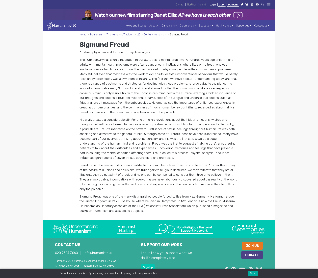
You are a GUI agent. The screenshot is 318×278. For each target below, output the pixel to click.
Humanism (96, 34)
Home (83, 34)
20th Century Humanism (151, 34)
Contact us (260, 25)
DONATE (233, 4)
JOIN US (252, 246)
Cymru (180, 4)
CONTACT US (67, 244)
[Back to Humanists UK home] (61, 25)
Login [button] (213, 4)
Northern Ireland (196, 4)
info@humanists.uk (98, 253)
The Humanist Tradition (119, 34)
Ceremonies (187, 25)
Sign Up (148, 267)
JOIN (221, 4)
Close (253, 273)
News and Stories (136, 25)
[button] (262, 4)
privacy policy (149, 273)
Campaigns (168, 25)
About (153, 25)
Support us (242, 25)
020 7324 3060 (66, 253)
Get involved (223, 25)
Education (205, 25)
